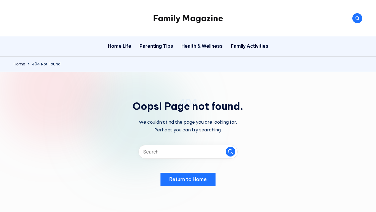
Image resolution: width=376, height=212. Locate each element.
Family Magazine (188, 18)
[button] (230, 152)
